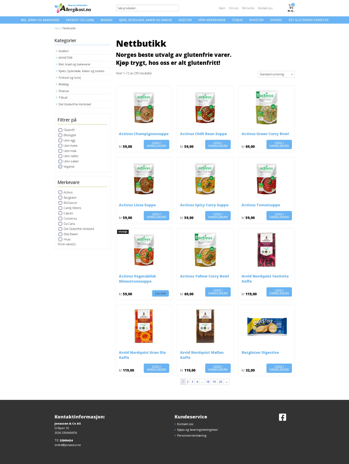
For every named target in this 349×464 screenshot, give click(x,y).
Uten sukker (71, 161)
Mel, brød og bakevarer (40, 20)
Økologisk (70, 135)
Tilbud (237, 20)
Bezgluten (70, 198)
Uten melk (70, 151)
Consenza (70, 218)
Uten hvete (71, 146)
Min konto (248, 8)
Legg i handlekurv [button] (156, 144)
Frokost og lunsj (80, 20)
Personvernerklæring (191, 435)
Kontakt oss (265, 8)
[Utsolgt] (144, 250)
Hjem (222, 8)
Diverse (276, 20)
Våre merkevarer (211, 20)
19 (214, 382)
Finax (67, 239)
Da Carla (69, 224)
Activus (68, 192)
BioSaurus (70, 203)
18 (207, 382)
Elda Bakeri (71, 234)
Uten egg (69, 140)
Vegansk (69, 167)
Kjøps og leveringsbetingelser (197, 430)
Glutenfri (69, 130)
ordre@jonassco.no (68, 445)
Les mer (160, 293)
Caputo (68, 213)
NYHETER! (256, 20)
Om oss (234, 8)
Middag (107, 20)
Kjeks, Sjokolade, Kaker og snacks (145, 20)
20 (220, 382)
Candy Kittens (72, 208)
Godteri (185, 20)
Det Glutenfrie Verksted (308, 20)
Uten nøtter (71, 156)
